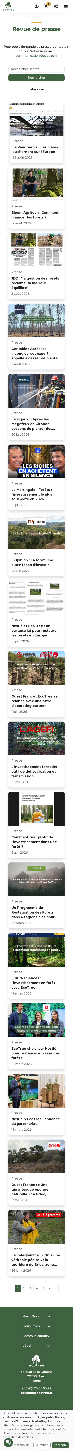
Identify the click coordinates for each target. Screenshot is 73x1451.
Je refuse (42, 1445)
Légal (26, 1345)
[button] (46, 6)
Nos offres (30, 1316)
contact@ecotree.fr (36, 1393)
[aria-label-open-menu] (66, 6)
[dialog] (36, 1430)
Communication (34, 1336)
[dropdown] (37, 6)
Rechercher (36, 77)
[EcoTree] (8, 6)
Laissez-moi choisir (16, 1445)
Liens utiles (31, 1326)
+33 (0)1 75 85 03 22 (36, 1388)
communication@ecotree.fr (36, 55)
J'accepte (60, 1445)
